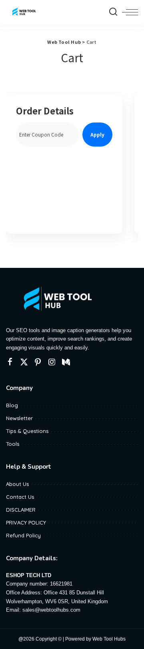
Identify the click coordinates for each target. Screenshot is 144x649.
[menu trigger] (130, 12)
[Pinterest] (38, 362)
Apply (97, 134)
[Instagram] (52, 362)
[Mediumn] (66, 362)
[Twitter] (24, 362)
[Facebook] (10, 362)
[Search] (113, 12)
